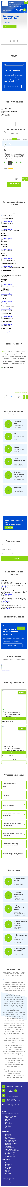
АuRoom (12, 2)
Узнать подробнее (6, 221)
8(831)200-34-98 (21, 9)
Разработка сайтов (13, 1181)
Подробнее (4, 586)
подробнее (7, 22)
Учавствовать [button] (12, 645)
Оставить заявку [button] (9, 26)
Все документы (5, 671)
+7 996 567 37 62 (20, 10)
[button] (25, 2)
